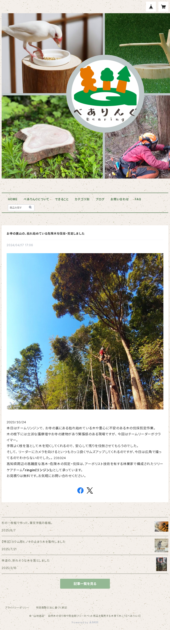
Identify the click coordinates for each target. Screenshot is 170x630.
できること (62, 199)
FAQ (138, 199)
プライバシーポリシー (17, 607)
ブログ (100, 199)
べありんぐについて (36, 199)
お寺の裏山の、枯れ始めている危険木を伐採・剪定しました (46, 233)
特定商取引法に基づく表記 (51, 607)
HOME (13, 199)
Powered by (80, 622)
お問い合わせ (119, 199)
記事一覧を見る (85, 584)
